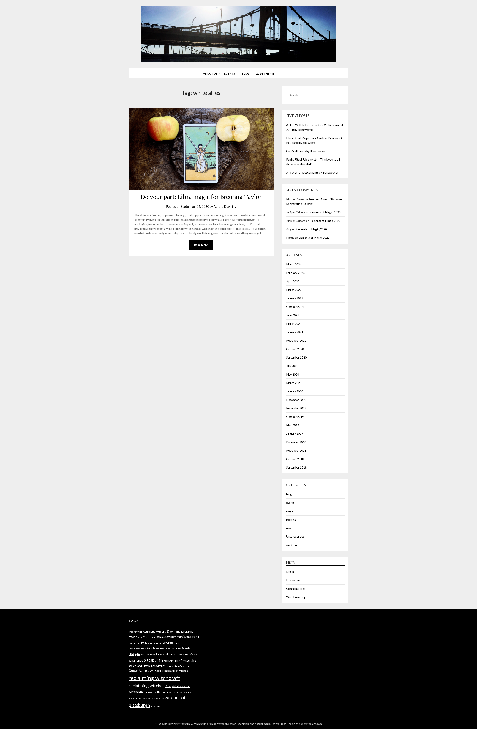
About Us (210, 73)
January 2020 (294, 391)
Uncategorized (295, 536)
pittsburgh (153, 660)
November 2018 (296, 450)
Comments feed (295, 588)
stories (187, 686)
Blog (245, 73)
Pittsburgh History (171, 660)
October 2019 (295, 416)
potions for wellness (182, 666)
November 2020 (296, 340)
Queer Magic (162, 670)
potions (169, 666)
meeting (291, 519)
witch (161, 698)
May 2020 (292, 374)
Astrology (149, 631)
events (290, 502)
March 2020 (293, 382)
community (163, 636)
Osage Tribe (183, 654)
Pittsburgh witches (153, 665)
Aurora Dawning (225, 206)
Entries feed (293, 580)
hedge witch (165, 648)
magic (289, 511)
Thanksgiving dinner (166, 692)
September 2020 (296, 357)
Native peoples (163, 654)
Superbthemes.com (310, 723)
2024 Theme (265, 73)
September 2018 (296, 467)
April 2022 (292, 281)
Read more (201, 244)
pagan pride (136, 660)
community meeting (184, 637)
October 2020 (295, 349)
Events (229, 73)
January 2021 (294, 332)
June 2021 (292, 315)
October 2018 (295, 459)
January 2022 (294, 298)
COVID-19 (136, 643)
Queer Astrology (141, 671)
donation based (152, 643)
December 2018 (296, 442)
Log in (290, 571)
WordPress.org (295, 597)
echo (161, 643)
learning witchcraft (181, 648)
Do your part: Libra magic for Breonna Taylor (201, 196)
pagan (194, 653)
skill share (178, 686)
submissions (136, 691)
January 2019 (294, 433)
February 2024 (295, 272)
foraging (180, 643)
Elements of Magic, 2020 (325, 212)
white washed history (148, 698)
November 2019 (296, 408)
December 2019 (296, 399)
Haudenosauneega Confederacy (144, 648)
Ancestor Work (135, 632)
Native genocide (148, 654)
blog (289, 494)
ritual (168, 686)
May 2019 (292, 425)
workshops (293, 545)
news (289, 528)
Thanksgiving (150, 692)
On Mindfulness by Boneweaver (306, 151)
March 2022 (293, 289)
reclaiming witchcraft (154, 678)
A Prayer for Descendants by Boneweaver (312, 172)
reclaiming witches (146, 685)
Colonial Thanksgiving (146, 637)
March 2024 (293, 264)
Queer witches (179, 670)
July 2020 (292, 365)
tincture (181, 692)
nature (173, 654)
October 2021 (295, 306)
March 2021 (293, 323)
